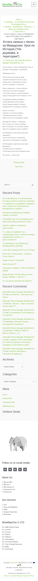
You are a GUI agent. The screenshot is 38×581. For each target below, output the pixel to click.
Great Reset (9, 549)
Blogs (7, 546)
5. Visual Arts (9, 60)
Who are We (8, 482)
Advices (7, 534)
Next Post (19, 167)
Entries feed (7, 398)
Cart (5, 504)
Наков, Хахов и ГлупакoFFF (13, 260)
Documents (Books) (11, 542)
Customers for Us (9, 489)
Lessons (8, 529)
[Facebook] (5, 469)
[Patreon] (25, 469)
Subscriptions (9, 539)
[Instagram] (15, 469)
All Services (7, 514)
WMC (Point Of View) (12, 527)
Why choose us (8, 487)
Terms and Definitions (11, 507)
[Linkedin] (20, 469)
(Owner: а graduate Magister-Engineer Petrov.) (19, 576)
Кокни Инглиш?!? (9, 264)
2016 (12, 562)
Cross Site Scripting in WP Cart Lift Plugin (19, 250)
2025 (15, 562)
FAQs (5, 509)
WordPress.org (8, 406)
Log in (5, 395)
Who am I (7, 484)
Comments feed (9, 402)
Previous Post (19, 162)
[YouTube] (10, 469)
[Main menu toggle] (33, 4)
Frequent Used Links (10, 512)
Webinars (8, 537)
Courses (8, 532)
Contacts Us (7, 492)
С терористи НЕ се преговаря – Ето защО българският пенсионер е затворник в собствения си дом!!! (18, 342)
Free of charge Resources (13, 544)
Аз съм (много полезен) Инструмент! (17, 281)
